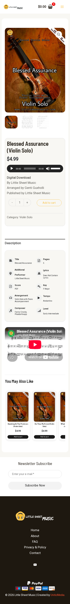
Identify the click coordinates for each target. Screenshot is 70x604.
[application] (35, 168)
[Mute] (48, 168)
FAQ (35, 541)
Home (35, 530)
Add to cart (49, 202)
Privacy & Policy (35, 547)
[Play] (12, 168)
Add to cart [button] (18, 437)
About (35, 536)
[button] (58, 34)
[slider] (56, 168)
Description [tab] (13, 243)
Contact (35, 553)
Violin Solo (25, 217)
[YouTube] (35, 564)
